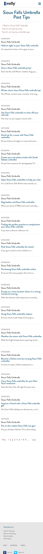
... (28, 439)
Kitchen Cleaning (9, 531)
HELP (5, 545)
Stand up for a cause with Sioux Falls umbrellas (17, 136)
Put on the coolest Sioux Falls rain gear (18, 426)
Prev (4, 439)
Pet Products (7, 539)
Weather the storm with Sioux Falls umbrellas (21, 336)
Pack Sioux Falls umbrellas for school (17, 247)
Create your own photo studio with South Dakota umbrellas (19, 158)
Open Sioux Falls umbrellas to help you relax (21, 180)
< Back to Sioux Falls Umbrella (15, 25)
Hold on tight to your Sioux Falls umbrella (19, 45)
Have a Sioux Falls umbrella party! (16, 68)
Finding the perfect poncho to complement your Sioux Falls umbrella (20, 225)
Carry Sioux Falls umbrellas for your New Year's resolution (19, 382)
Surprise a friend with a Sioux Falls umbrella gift (20, 404)
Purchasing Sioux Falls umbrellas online (18, 269)
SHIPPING (13, 545)
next (34, 439)
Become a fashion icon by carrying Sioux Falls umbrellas (21, 360)
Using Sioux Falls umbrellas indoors (16, 314)
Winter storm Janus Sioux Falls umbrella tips (21, 90)
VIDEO (22, 545)
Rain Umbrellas (8, 536)
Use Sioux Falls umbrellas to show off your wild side (19, 114)
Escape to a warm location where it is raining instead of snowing (20, 292)
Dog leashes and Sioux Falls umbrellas (18, 202)
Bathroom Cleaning (10, 533)
